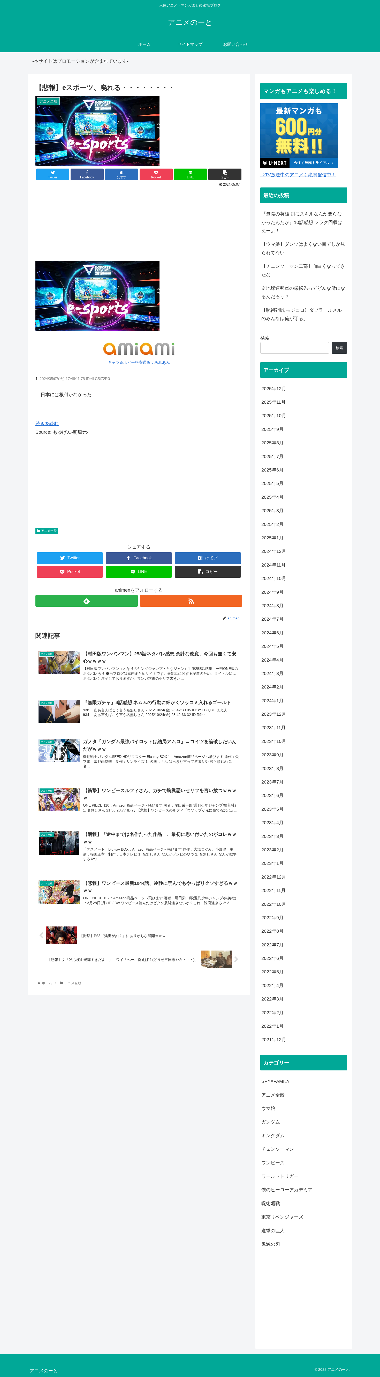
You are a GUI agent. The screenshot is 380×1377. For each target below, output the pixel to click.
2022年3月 (272, 999)
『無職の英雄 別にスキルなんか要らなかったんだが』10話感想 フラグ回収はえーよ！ (301, 222)
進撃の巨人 (273, 1230)
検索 (265, 337)
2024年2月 (272, 687)
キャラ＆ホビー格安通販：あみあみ (139, 362)
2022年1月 (272, 1026)
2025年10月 (273, 415)
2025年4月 (272, 497)
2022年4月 (272, 985)
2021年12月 (273, 1039)
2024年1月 (272, 700)
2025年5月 (272, 483)
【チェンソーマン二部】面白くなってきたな (303, 270)
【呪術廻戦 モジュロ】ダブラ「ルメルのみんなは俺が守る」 (301, 314)
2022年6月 (272, 958)
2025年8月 (272, 442)
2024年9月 (272, 592)
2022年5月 (272, 971)
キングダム (273, 1135)
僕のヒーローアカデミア (287, 1189)
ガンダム (270, 1122)
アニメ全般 (49, 531)
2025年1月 (272, 537)
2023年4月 (272, 822)
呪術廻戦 (270, 1203)
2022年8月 (272, 931)
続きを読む (47, 423)
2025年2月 (272, 524)
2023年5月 (272, 809)
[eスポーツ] (97, 330)
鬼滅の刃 (270, 1244)
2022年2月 (272, 1012)
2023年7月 (272, 782)
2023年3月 (272, 836)
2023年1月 (272, 863)
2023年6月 (272, 795)
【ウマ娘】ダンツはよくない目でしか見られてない (303, 248)
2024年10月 (273, 578)
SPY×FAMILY (275, 1081)
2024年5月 (272, 646)
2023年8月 (272, 768)
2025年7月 (272, 456)
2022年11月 (273, 890)
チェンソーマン (277, 1149)
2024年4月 (272, 660)
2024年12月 (273, 551)
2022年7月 (272, 944)
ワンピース (273, 1162)
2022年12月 (273, 877)
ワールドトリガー (280, 1176)
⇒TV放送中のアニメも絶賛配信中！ (298, 174)
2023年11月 (273, 727)
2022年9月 (272, 917)
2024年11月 (273, 565)
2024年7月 (272, 619)
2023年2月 (272, 849)
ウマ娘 (268, 1108)
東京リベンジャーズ (282, 1217)
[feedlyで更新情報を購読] (86, 601)
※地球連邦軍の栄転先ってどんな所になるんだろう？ (303, 292)
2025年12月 (273, 388)
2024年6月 (272, 632)
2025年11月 (273, 402)
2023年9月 (272, 754)
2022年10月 (273, 904)
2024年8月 (272, 605)
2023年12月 (273, 714)
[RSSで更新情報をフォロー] (191, 601)
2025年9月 (272, 429)
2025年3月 (272, 510)
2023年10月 (273, 741)
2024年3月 (272, 673)
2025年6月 (272, 470)
